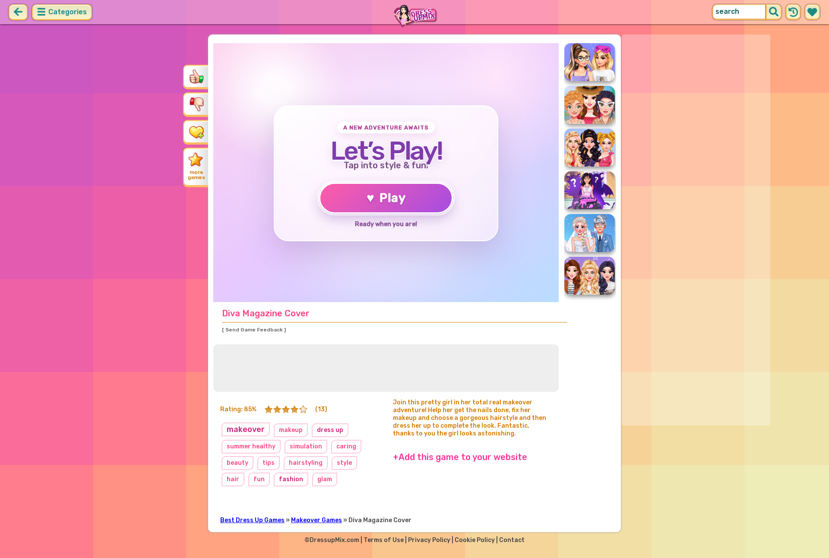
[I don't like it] (196, 104)
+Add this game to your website (460, 457)
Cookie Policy (475, 540)
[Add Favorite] (196, 131)
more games (196, 174)
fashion (291, 479)
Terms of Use (384, 540)
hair (233, 479)
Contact (512, 540)
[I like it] (196, 76)
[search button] (774, 12)
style (344, 463)
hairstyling (306, 463)
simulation (306, 446)
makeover (246, 429)
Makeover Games (316, 520)
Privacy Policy (429, 540)
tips (269, 463)
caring (346, 446)
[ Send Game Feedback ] (254, 329)
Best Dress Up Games (252, 520)
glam (324, 479)
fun (259, 479)
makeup (291, 430)
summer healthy (251, 446)
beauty (237, 463)
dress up (330, 430)
